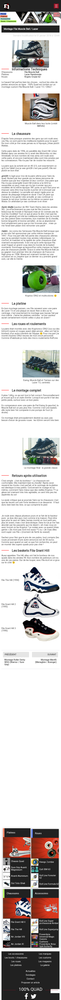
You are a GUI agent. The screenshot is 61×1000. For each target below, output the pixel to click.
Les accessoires (16, 954)
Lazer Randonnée (33, 74)
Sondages (30, 975)
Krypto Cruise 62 (32, 77)
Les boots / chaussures (16, 957)
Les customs (45, 957)
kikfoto (40, 126)
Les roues (16, 961)
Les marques (45, 954)
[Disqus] (30, 711)
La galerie (45, 965)
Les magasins (45, 961)
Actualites (30, 971)
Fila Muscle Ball (32, 72)
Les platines (16, 965)
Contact (30, 979)
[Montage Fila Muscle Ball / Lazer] (41, 107)
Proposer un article (30, 982)
